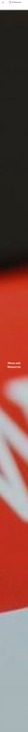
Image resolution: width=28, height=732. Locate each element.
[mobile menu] (3, 2)
